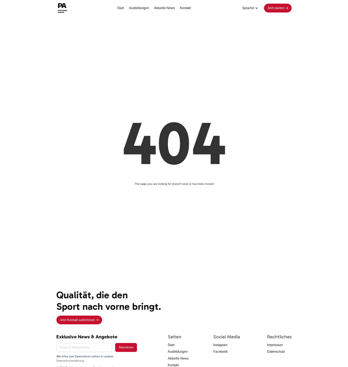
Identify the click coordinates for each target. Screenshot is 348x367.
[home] (62, 8)
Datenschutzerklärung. (70, 360)
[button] (250, 8)
